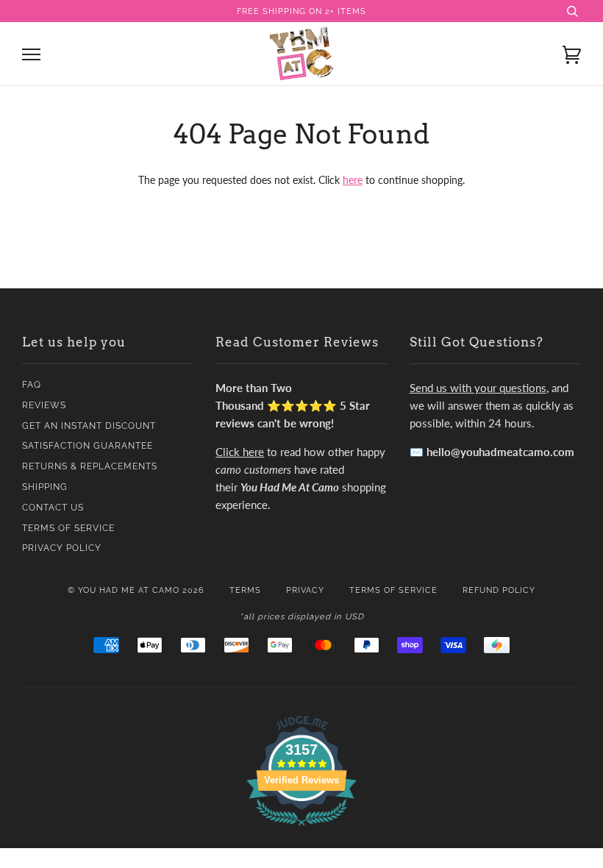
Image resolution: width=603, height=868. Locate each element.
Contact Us (53, 507)
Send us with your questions (478, 387)
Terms (245, 590)
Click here (239, 451)
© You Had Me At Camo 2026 (136, 590)
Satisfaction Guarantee (87, 446)
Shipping (45, 487)
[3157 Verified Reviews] (301, 828)
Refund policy (499, 590)
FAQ (31, 385)
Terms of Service (68, 528)
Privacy (305, 590)
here (353, 180)
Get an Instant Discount (89, 426)
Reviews (44, 405)
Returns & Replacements (89, 466)
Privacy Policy (61, 548)
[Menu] (31, 55)
